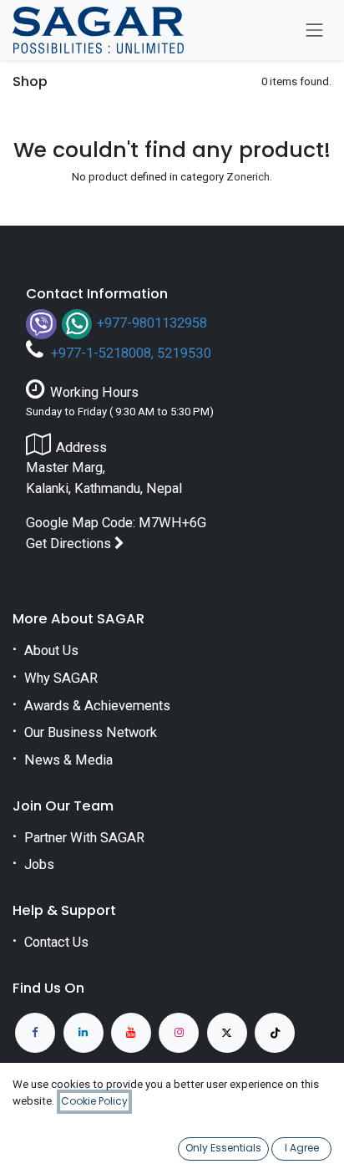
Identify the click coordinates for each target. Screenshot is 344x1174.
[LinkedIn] (83, 1033)
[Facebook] (35, 1033)
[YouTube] (131, 1033)
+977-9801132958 (152, 323)
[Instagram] (179, 1033)
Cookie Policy (94, 1101)
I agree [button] (302, 1148)
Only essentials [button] (223, 1148)
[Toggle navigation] (314, 30)
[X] (227, 1033)
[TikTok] (275, 1033)
